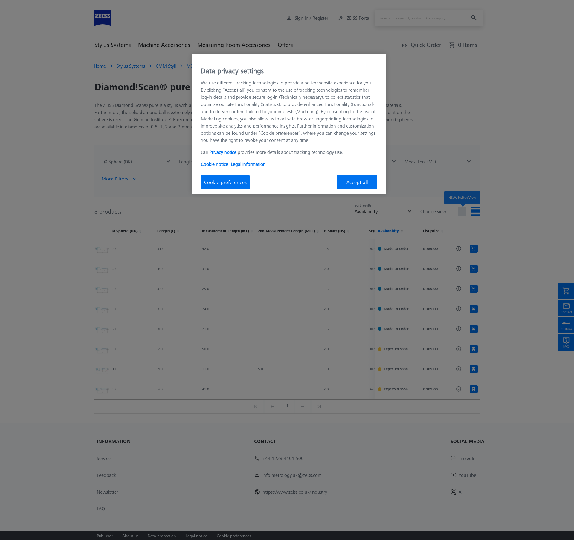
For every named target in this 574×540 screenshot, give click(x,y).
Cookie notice (214, 164)
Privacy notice (223, 152)
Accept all (357, 182)
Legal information (248, 164)
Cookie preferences (225, 182)
